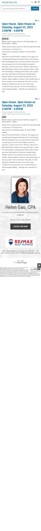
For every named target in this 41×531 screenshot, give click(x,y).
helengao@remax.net (33, 253)
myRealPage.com (20, 262)
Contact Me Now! (20, 226)
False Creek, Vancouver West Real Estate (19, 36)
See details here (16, 49)
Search (35, 8)
